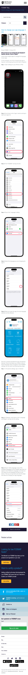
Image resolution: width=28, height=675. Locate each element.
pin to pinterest (15, 524)
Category (3, 23)
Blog (2, 640)
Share (10, 524)
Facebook (8, 658)
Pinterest (16, 658)
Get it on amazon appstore (14, 665)
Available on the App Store (7, 661)
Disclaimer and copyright (13, 671)
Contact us (9, 604)
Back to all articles (15, 529)
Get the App (6, 562)
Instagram (20, 658)
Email (2, 621)
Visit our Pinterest (10, 614)
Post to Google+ (18, 524)
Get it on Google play (20, 661)
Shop (2, 647)
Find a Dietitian (4, 650)
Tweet (13, 524)
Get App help (3, 643)
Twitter (12, 658)
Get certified (6, 581)
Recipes (2, 636)
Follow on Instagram (11, 609)
